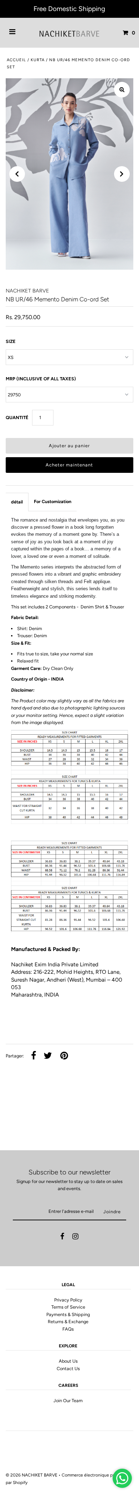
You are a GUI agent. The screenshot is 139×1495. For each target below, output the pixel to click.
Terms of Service (68, 1307)
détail (17, 502)
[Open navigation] (12, 33)
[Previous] (17, 174)
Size (11, 341)
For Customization (52, 501)
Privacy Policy (68, 1300)
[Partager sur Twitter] (47, 1056)
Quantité (17, 417)
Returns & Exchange (68, 1321)
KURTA (38, 60)
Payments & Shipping (68, 1314)
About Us (68, 1361)
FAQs (68, 1329)
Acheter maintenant (69, 464)
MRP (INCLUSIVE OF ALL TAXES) (41, 378)
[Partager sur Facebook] (33, 1056)
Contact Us (68, 1368)
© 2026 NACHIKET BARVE (31, 1475)
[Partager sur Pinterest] (64, 1056)
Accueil (16, 60)
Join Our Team (68, 1400)
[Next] (122, 174)
